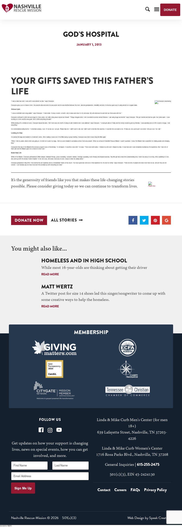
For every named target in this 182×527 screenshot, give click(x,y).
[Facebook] (41, 430)
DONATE (170, 10)
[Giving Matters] (54, 347)
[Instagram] (50, 430)
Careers (120, 490)
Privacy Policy (155, 490)
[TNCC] (127, 390)
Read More (50, 274)
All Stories (64, 220)
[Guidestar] (54, 369)
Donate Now (29, 220)
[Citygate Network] (54, 390)
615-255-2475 (148, 464)
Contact (103, 490)
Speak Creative (159, 518)
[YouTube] (59, 430)
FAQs (135, 490)
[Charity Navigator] (127, 369)
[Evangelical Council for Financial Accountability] (127, 347)
